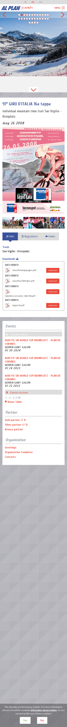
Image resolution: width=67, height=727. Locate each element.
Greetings (10, 447)
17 (30, 19)
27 (35, 23)
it (26, 2)
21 (40, 19)
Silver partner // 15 (16, 424)
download (52, 270)
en (40, 2)
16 (27, 19)
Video (51, 236)
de (33, 2)
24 (48, 19)
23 (45, 19)
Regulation (31, 236)
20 (37, 19)
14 (22, 19)
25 (30, 23)
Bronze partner (14, 429)
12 (48, 15)
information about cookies (44, 710)
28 (37, 23)
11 (45, 15)
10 (43, 15)
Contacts (10, 457)
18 (32, 19)
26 (32, 23)
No (42, 720)
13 (19, 19)
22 (43, 19)
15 (24, 19)
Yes (25, 720)
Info (11, 236)
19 (35, 19)
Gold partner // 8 (15, 420)
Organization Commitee (19, 452)
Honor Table (14, 402)
